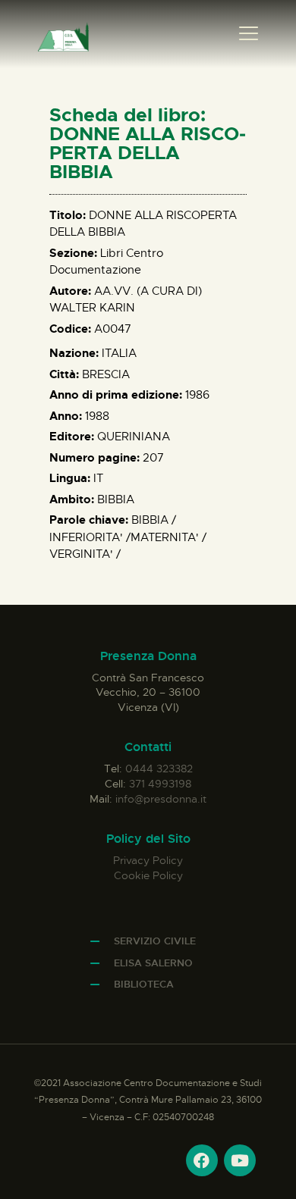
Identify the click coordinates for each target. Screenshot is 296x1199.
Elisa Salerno (153, 962)
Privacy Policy (148, 860)
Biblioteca (144, 984)
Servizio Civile (155, 940)
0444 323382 (159, 768)
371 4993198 (160, 783)
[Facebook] (202, 1160)
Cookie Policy (148, 875)
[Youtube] (240, 1160)
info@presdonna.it (160, 799)
